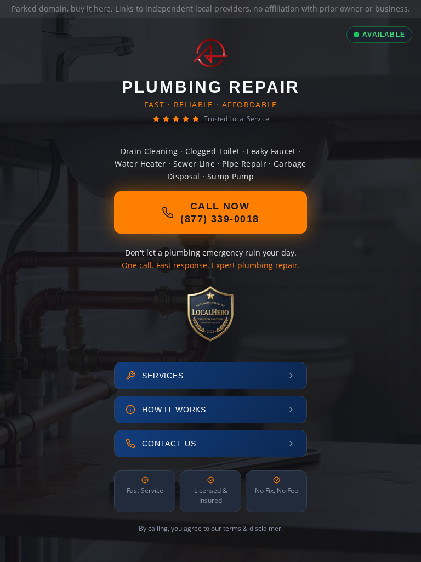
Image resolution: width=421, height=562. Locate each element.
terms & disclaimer (252, 528)
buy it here (91, 8)
